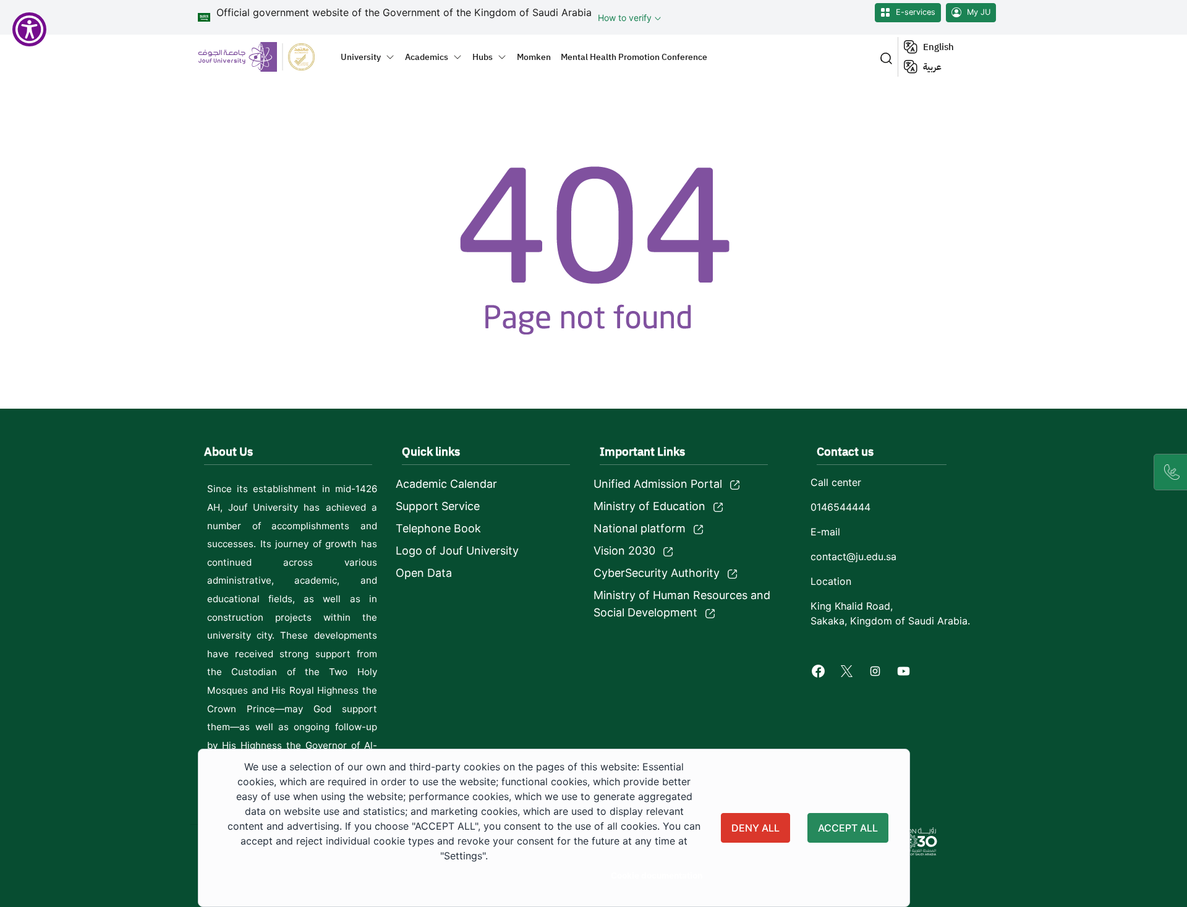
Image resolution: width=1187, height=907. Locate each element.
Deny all (755, 828)
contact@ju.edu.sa (853, 556)
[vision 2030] (916, 841)
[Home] (264, 56)
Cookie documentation (656, 875)
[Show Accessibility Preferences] (29, 29)
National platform (640, 528)
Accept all (848, 828)
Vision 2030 (624, 550)
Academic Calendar (446, 483)
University (361, 57)
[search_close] (884, 57)
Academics (426, 57)
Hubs (482, 57)
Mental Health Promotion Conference (634, 57)
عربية (932, 67)
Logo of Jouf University (457, 550)
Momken (534, 57)
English (938, 47)
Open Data (424, 572)
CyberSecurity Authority (657, 572)
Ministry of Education (649, 506)
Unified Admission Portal (658, 483)
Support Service (438, 506)
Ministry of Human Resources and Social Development (682, 604)
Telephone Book (438, 528)
